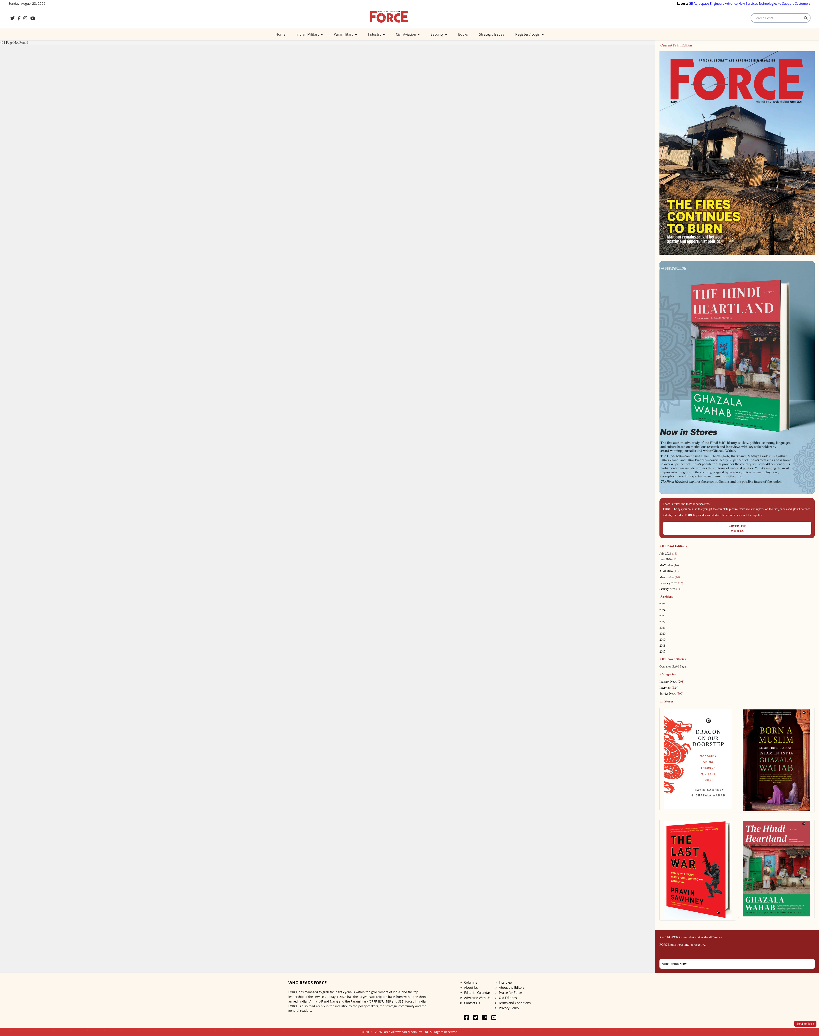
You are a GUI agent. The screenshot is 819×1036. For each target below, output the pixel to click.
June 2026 (668, 559)
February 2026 (671, 583)
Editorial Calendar (477, 992)
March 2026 (669, 577)
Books (463, 34)
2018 (662, 645)
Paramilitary (344, 34)
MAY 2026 (669, 565)
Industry (375, 34)
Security (437, 34)
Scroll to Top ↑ (805, 1023)
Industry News (671, 681)
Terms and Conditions (515, 1003)
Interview (668, 687)
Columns (470, 982)
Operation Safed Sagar (673, 666)
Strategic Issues (491, 34)
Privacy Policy (509, 1008)
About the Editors (511, 987)
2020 (662, 633)
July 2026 (668, 553)
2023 (662, 616)
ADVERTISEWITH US (737, 528)
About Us (471, 987)
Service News (671, 693)
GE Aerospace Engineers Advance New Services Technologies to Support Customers (749, 3)
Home (280, 34)
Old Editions (508, 998)
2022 (662, 622)
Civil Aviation (406, 34)
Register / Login (528, 34)
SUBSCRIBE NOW (674, 964)
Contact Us (472, 1003)
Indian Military (308, 34)
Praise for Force (510, 992)
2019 (662, 639)
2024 (662, 610)
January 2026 (670, 589)
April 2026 (669, 571)
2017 (662, 651)
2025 (662, 604)
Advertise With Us (477, 998)
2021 (662, 628)
